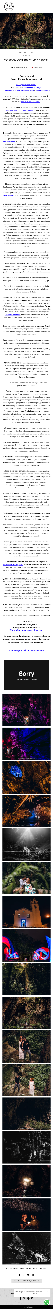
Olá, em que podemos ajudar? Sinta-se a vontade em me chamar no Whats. (29, 1293)
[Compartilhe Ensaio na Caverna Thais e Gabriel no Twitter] (28, 1275)
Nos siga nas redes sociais (26, 85)
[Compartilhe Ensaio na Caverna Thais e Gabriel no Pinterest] (33, 1275)
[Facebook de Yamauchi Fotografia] (20, 1298)
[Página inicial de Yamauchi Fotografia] (9, 7)
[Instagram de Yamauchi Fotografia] (24, 1298)
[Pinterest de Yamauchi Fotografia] (28, 1298)
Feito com (26, 1307)
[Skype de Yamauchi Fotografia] (32, 1298)
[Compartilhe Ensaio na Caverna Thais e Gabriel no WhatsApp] (24, 1275)
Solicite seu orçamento (26, 1281)
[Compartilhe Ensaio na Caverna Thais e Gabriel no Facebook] (19, 1275)
